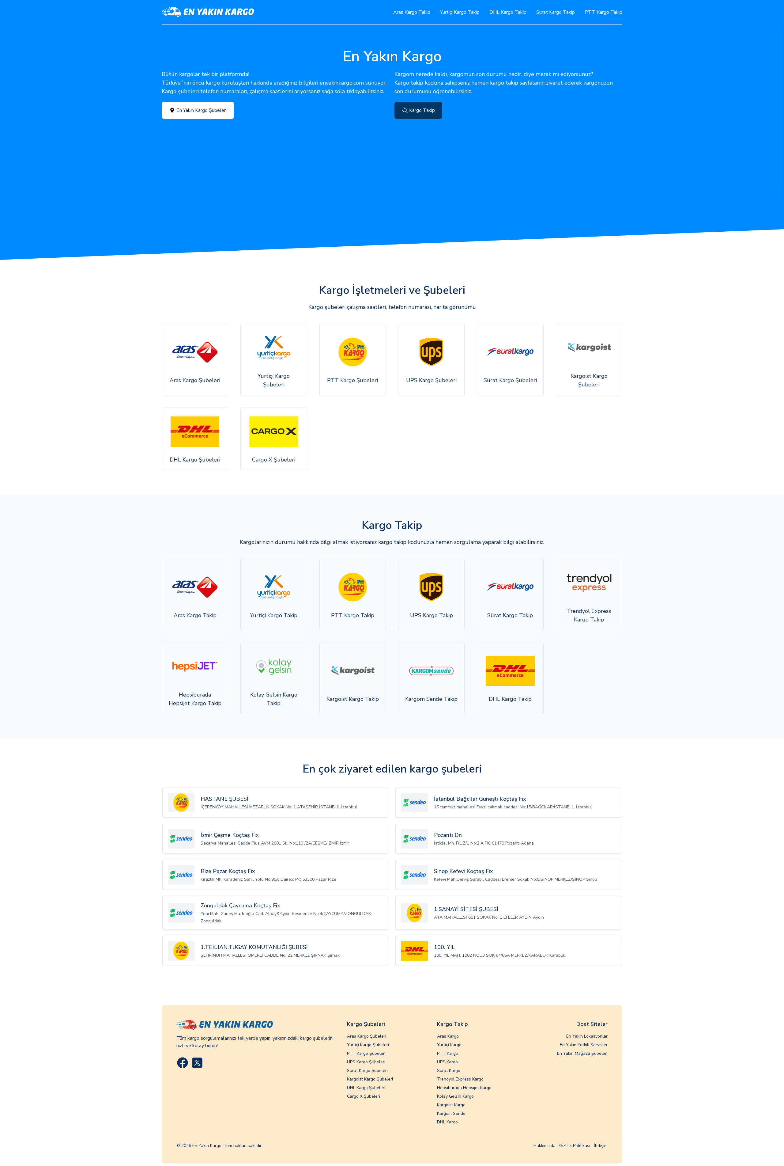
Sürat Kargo (448, 1070)
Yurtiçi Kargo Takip (460, 12)
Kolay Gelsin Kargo (455, 1096)
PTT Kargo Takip (603, 12)
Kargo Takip (422, 110)
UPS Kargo (447, 1062)
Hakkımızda (544, 1146)
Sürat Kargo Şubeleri (367, 1070)
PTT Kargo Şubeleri (366, 1053)
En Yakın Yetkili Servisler (584, 1045)
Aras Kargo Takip (411, 12)
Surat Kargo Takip (555, 12)
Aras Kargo (448, 1036)
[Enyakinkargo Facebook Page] (182, 1063)
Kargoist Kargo (451, 1105)
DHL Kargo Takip (507, 12)
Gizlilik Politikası (574, 1146)
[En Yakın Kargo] (208, 12)
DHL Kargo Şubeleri (366, 1088)
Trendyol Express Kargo (460, 1079)
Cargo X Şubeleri (363, 1096)
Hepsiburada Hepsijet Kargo (464, 1088)
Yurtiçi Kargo (449, 1045)
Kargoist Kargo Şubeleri (370, 1079)
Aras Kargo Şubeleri (366, 1036)
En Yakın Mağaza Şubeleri (582, 1053)
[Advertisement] (392, 165)
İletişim (601, 1146)
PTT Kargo (447, 1053)
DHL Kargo (447, 1122)
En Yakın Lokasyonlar (587, 1036)
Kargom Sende (451, 1113)
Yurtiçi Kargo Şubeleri (368, 1045)
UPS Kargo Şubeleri (366, 1062)
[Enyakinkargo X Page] (197, 1063)
